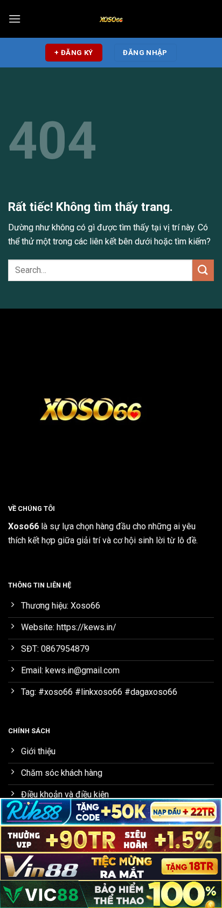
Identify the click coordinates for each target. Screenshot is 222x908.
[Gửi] (203, 270)
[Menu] (14, 18)
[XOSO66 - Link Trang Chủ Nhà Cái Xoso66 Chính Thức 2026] (111, 19)
